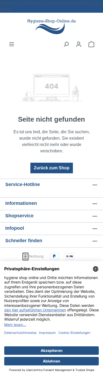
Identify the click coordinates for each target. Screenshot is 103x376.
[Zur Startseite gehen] (51, 27)
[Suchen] (66, 44)
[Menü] (11, 44)
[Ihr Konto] (78, 44)
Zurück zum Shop (51, 168)
